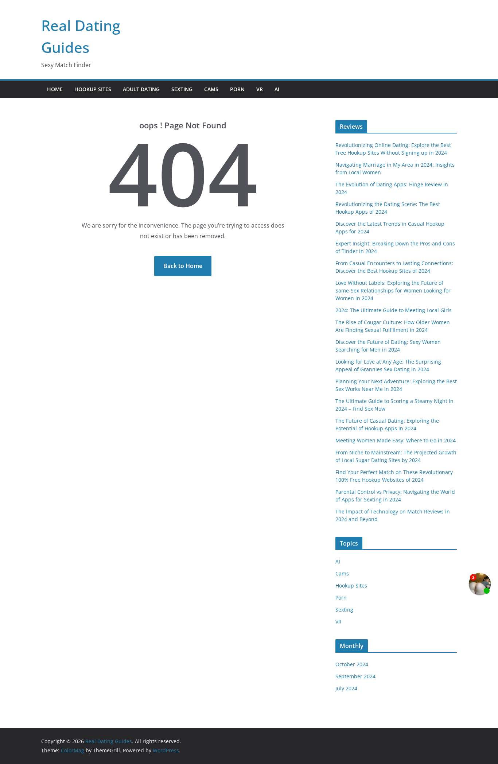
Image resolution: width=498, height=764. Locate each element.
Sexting (181, 89)
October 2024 (351, 664)
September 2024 (355, 676)
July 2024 (346, 688)
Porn (237, 89)
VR (259, 89)
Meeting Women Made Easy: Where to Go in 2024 (395, 440)
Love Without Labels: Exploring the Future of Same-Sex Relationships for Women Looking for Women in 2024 (393, 290)
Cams (211, 89)
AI (277, 89)
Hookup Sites (92, 89)
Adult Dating (141, 89)
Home (55, 89)
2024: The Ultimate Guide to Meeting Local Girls (393, 310)
